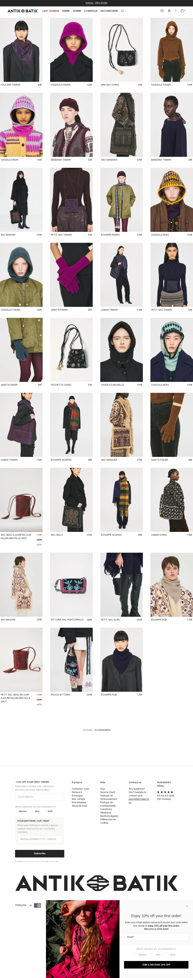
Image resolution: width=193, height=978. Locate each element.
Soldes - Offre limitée (96, 3)
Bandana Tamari (61, 160)
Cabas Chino (159, 535)
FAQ (102, 789)
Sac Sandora (109, 160)
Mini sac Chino (110, 85)
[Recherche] (122, 10)
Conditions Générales (106, 811)
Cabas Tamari (109, 310)
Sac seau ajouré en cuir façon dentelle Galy (16, 536)
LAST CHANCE (50, 11)
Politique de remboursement (108, 797)
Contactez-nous (80, 789)
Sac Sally (57, 535)
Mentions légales (109, 816)
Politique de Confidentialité (108, 804)
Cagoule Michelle (112, 385)
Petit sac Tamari (61, 235)
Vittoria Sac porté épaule (67, 620)
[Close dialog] (186, 906)
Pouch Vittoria (60, 695)
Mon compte (78, 799)
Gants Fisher (59, 310)
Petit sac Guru (110, 620)
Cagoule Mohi (9, 160)
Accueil (88, 730)
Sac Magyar (8, 235)
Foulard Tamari (10, 85)
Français (20, 905)
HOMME (77, 11)
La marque (90, 11)
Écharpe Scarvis (61, 460)
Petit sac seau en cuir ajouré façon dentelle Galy (15, 698)
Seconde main (79, 806)
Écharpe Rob (159, 620)
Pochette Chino (61, 385)
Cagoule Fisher (60, 85)
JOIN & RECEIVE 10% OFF (156, 964)
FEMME (66, 11)
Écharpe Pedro (110, 235)
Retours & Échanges (77, 794)
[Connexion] (169, 10)
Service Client (107, 792)
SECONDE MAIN (109, 11)
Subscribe (40, 854)
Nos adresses (79, 803)
